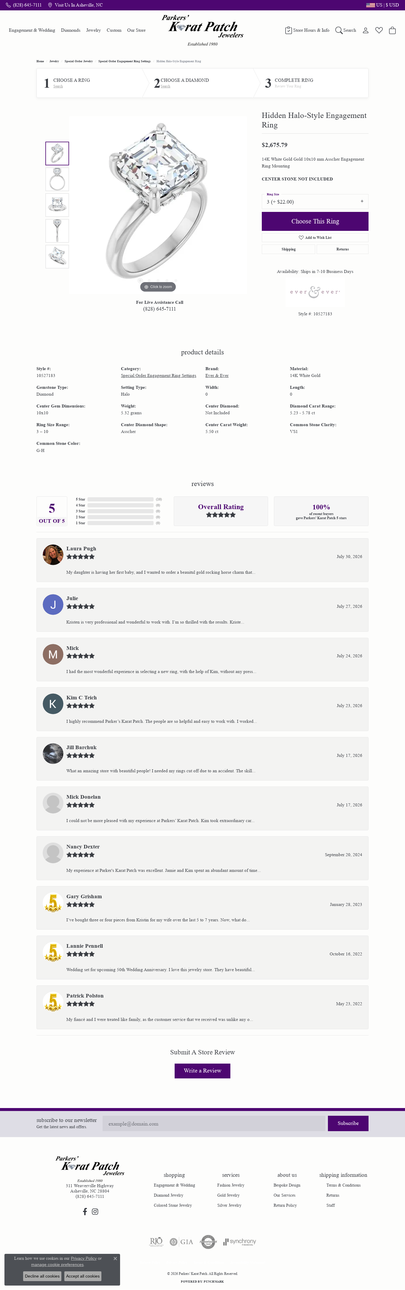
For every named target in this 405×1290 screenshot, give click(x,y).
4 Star (80, 505)
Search (58, 86)
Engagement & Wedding (32, 30)
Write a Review (202, 1070)
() (159, 499)
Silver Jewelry (229, 1205)
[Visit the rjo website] (156, 1242)
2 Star (80, 517)
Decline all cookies (42, 1276)
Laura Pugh (81, 548)
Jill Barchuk (81, 747)
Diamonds (70, 30)
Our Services (284, 1195)
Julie (72, 598)
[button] (382, 5)
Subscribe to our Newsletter (66, 1120)
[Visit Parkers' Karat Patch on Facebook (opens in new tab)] (84, 1211)
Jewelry (93, 30)
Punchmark (214, 1281)
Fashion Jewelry (230, 1185)
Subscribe (348, 1123)
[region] (158, 205)
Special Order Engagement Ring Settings (124, 61)
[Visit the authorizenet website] (208, 1242)
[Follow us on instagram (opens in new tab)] (94, 1211)
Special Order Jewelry (79, 61)
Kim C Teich (81, 697)
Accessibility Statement (247, 1262)
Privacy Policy (176, 1262)
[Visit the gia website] (181, 1242)
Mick (72, 648)
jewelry (54, 61)
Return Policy (285, 1205)
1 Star (80, 523)
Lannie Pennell (84, 946)
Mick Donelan (83, 797)
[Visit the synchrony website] (239, 1242)
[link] (24, 5)
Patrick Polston (85, 995)
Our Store (136, 30)
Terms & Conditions (343, 1185)
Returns (343, 249)
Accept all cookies (83, 1276)
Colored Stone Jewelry (173, 1205)
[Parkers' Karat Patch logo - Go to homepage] (202, 30)
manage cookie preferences (57, 1264)
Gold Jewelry (228, 1195)
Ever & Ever (217, 375)
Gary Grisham (84, 896)
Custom (114, 30)
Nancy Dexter (83, 846)
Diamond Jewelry (168, 1195)
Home (40, 61)
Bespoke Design (287, 1185)
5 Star (80, 499)
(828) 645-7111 (159, 309)
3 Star (80, 511)
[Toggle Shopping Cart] (392, 30)
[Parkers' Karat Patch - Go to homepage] (89, 1169)
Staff (330, 1205)
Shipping (289, 249)
